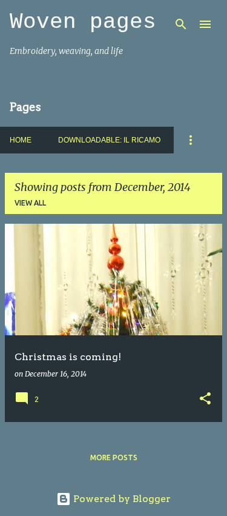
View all (30, 203)
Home (20, 140)
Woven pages (83, 22)
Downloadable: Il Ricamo (109, 140)
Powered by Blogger (121, 498)
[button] (205, 399)
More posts (113, 457)
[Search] (181, 24)
